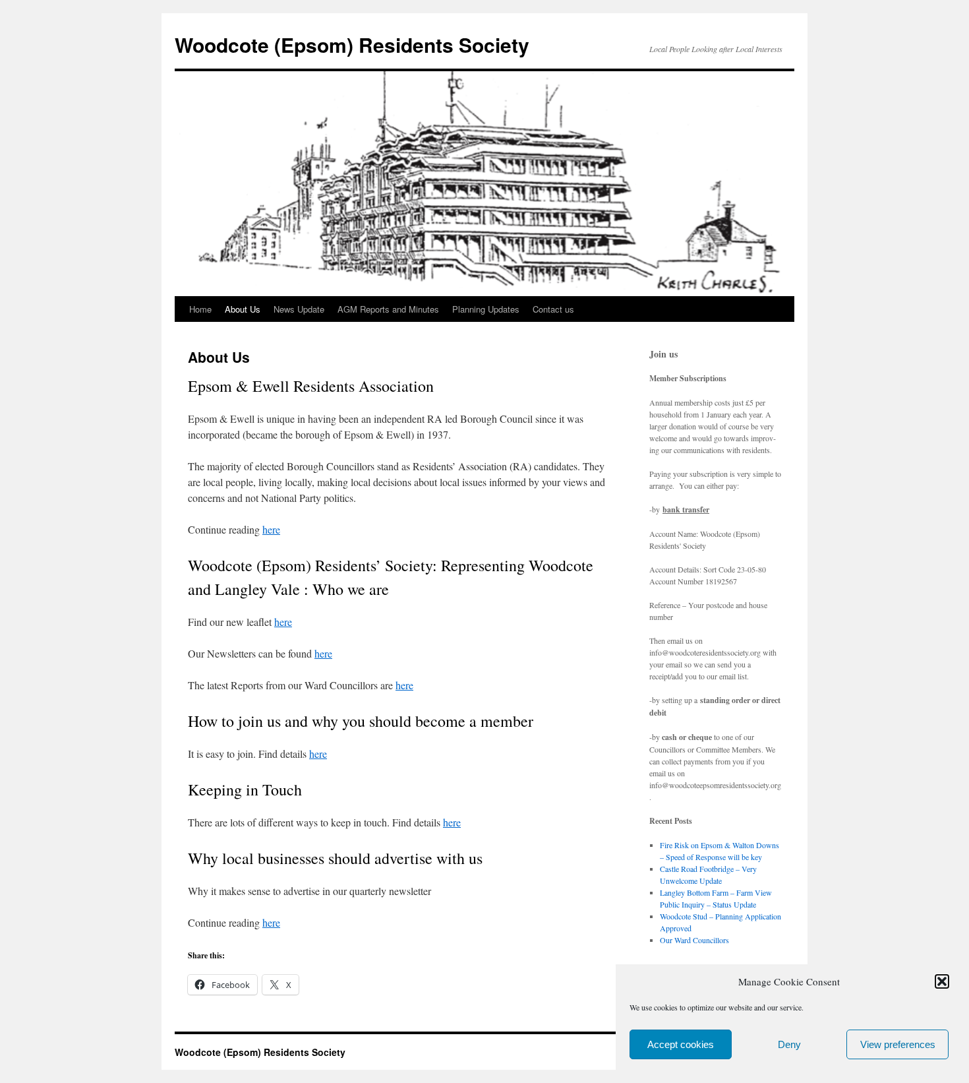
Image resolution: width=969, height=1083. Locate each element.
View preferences (897, 1044)
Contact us (553, 309)
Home (200, 309)
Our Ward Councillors (694, 940)
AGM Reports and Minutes (388, 309)
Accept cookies (680, 1044)
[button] (942, 981)
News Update (299, 309)
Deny (789, 1044)
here (271, 529)
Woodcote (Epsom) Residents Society (352, 44)
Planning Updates (485, 309)
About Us (242, 309)
